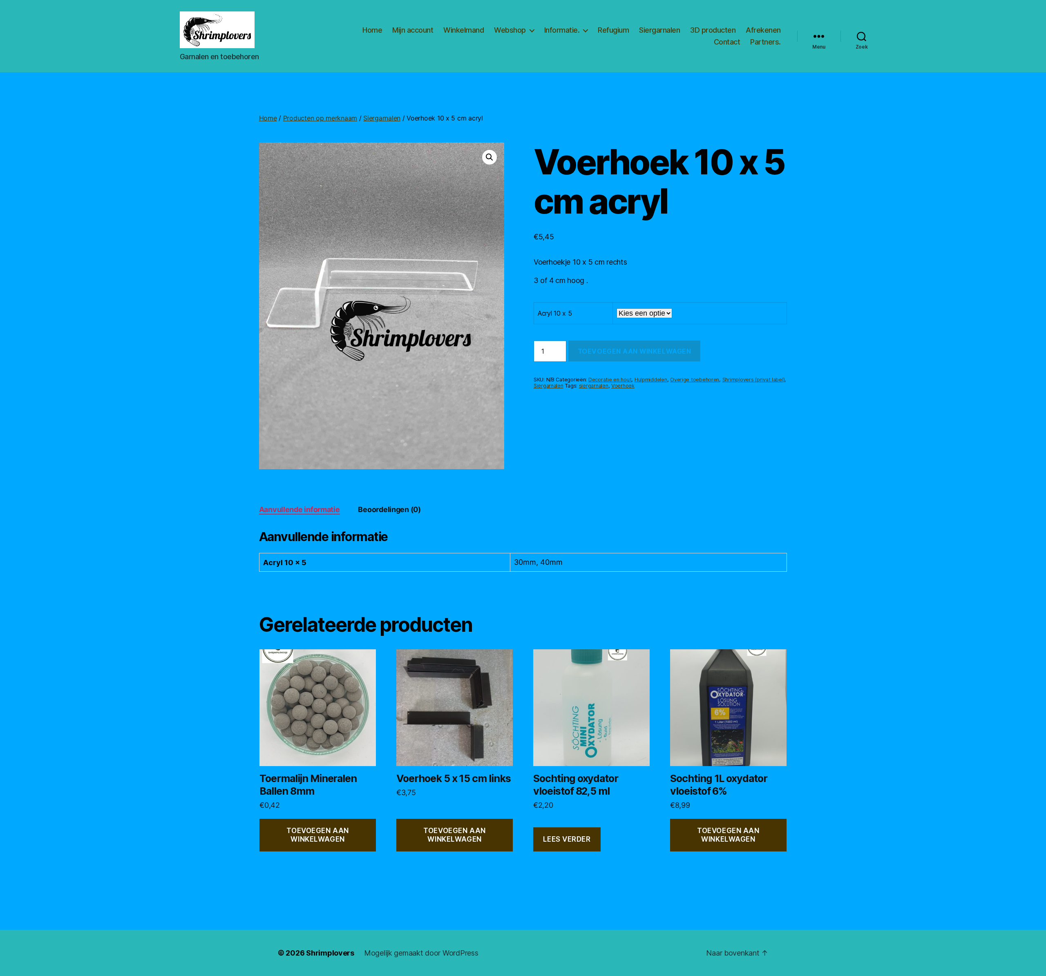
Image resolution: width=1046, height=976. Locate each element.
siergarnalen (593, 386)
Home (372, 30)
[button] (489, 157)
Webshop (510, 30)
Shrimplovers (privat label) (753, 380)
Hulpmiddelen (651, 380)
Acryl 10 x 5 (555, 313)
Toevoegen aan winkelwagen (634, 351)
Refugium (613, 30)
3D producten (712, 30)
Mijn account (412, 30)
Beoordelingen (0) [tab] (389, 509)
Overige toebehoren (694, 380)
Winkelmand (463, 30)
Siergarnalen (659, 30)
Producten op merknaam (320, 118)
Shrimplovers (330, 953)
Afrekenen (763, 30)
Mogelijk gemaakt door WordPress (421, 953)
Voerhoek (623, 386)
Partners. (765, 42)
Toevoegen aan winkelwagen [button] (317, 835)
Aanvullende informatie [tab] (299, 509)
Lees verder (566, 839)
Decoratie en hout (609, 380)
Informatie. (562, 30)
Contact (727, 42)
